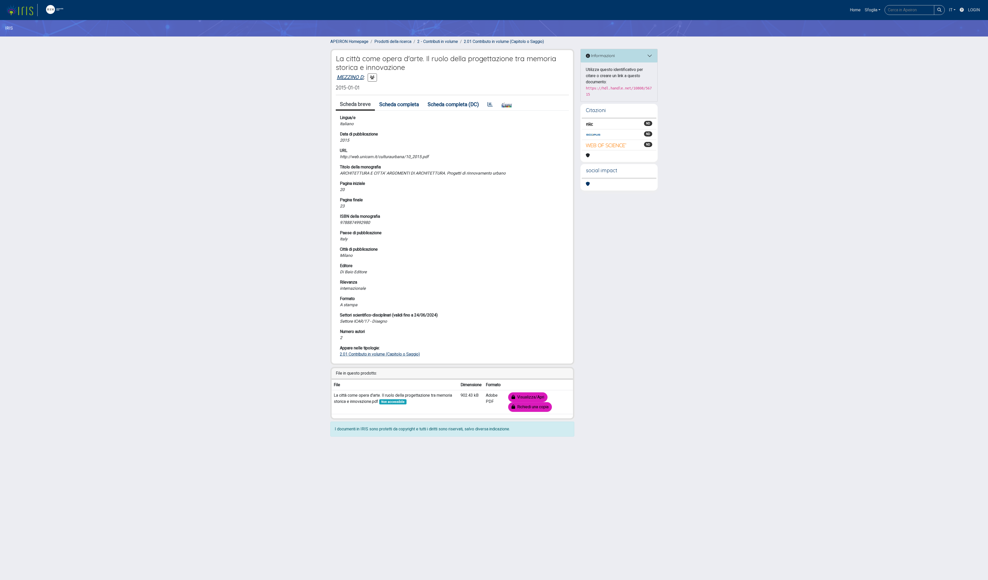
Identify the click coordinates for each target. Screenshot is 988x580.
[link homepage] (22, 10)
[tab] (490, 104)
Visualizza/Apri (529, 397)
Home (855, 10)
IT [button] (950, 10)
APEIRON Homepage (349, 42)
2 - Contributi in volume (437, 42)
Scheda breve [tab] (355, 104)
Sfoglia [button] (871, 10)
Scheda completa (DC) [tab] (453, 104)
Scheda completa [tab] (399, 104)
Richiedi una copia (532, 407)
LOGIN (974, 10)
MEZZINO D (350, 77)
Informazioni (602, 55)
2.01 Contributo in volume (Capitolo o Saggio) (504, 42)
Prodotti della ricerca (392, 42)
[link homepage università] (56, 10)
